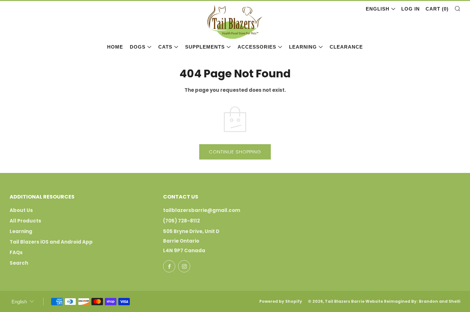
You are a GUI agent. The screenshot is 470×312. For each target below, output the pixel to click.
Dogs (137, 47)
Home (115, 47)
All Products (25, 220)
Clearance (346, 47)
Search (19, 263)
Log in (410, 9)
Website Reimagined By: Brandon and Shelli (412, 301)
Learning (303, 47)
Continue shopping (235, 151)
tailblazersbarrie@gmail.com (201, 210)
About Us (21, 210)
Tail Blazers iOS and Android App (51, 241)
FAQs (16, 252)
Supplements (205, 47)
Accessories (257, 47)
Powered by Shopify (280, 301)
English (377, 9)
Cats (165, 47)
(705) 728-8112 (181, 220)
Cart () (437, 9)
